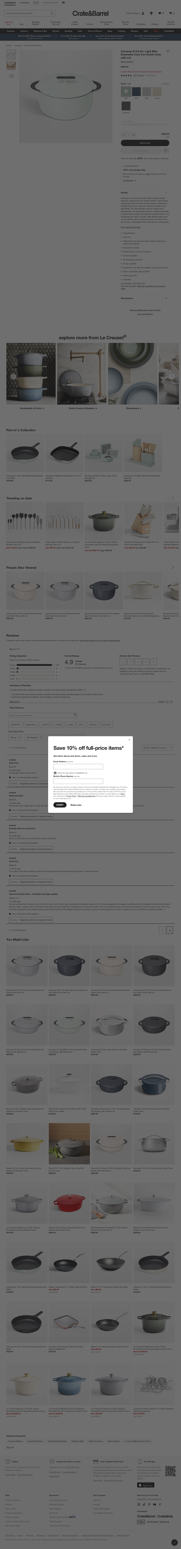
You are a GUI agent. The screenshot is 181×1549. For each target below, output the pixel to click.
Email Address (63, 761)
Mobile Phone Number (66, 776)
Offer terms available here (86, 796)
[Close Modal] (129, 740)
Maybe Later (75, 805)
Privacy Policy (71, 796)
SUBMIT (60, 805)
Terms (122, 794)
